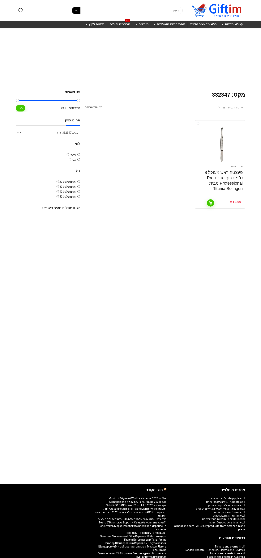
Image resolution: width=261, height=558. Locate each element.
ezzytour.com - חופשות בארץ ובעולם (223, 519)
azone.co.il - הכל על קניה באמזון (226, 505)
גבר (74, 159)
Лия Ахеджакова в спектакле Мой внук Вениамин (134, 508)
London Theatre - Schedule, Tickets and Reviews (215, 550)
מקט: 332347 (237, 166)
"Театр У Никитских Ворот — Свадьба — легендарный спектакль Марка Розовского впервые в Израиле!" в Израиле (132, 526)
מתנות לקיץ (97, 24)
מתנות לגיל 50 (67, 196)
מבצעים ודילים (120, 23)
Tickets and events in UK (230, 546)
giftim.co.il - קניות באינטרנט (229, 515)
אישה (73, 154)
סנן (21, 108)
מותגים (144, 24)
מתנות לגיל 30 (67, 186)
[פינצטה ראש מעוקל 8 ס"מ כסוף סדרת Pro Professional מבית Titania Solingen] (221, 145)
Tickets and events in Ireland (227, 553)
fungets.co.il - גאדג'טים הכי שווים (225, 501)
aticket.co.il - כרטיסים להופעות (227, 522)
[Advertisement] (130, 57)
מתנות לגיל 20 (67, 181)
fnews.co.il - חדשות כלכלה (229, 512)
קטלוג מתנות (234, 24)
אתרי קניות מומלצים (171, 24)
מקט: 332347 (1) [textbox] (49, 132)
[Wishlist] (20, 10)
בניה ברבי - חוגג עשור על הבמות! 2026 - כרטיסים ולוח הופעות (132, 519)
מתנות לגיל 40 (67, 191)
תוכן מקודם (154, 490)
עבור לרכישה (210, 203)
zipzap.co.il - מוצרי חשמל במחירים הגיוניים (220, 508)
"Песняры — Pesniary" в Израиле (146, 532)
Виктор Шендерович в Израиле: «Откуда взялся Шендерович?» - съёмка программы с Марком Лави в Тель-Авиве (132, 547)
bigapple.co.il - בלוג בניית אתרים (226, 498)
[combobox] (48, 132)
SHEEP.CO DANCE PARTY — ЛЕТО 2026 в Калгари (136, 505)
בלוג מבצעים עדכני (203, 24)
